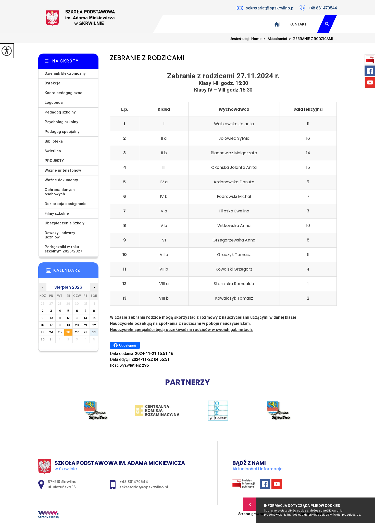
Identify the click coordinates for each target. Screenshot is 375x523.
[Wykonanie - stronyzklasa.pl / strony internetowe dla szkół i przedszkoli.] (48, 515)
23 (42, 332)
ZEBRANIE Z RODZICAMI (147, 58)
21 (85, 325)
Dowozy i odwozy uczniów (60, 235)
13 (77, 318)
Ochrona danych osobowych (60, 191)
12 (68, 318)
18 (59, 325)
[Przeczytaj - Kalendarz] (76, 272)
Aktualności (275, 39)
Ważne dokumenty (61, 180)
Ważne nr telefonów (63, 170)
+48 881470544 (322, 8)
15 (94, 318)
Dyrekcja (52, 83)
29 (94, 332)
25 (60, 332)
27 (77, 332)
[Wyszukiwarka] (327, 24)
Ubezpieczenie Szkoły (64, 223)
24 (51, 332)
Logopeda (54, 102)
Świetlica (53, 151)
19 (68, 325)
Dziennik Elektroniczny (65, 73)
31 (51, 339)
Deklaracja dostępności (66, 203)
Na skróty (65, 61)
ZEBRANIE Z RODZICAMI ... (313, 39)
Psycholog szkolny (61, 122)
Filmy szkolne (57, 213)
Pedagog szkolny (60, 112)
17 (51, 325)
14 (85, 318)
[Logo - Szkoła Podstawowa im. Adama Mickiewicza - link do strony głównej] (81, 16)
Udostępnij (127, 345)
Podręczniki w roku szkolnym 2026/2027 (63, 249)
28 (85, 332)
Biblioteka (54, 141)
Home (256, 39)
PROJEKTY (54, 160)
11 (60, 318)
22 (94, 325)
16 (42, 325)
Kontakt (298, 24)
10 (51, 318)
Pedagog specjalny (62, 131)
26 (68, 332)
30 (43, 339)
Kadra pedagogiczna (63, 93)
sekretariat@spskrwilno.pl (270, 8)
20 (77, 325)
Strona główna (251, 514)
